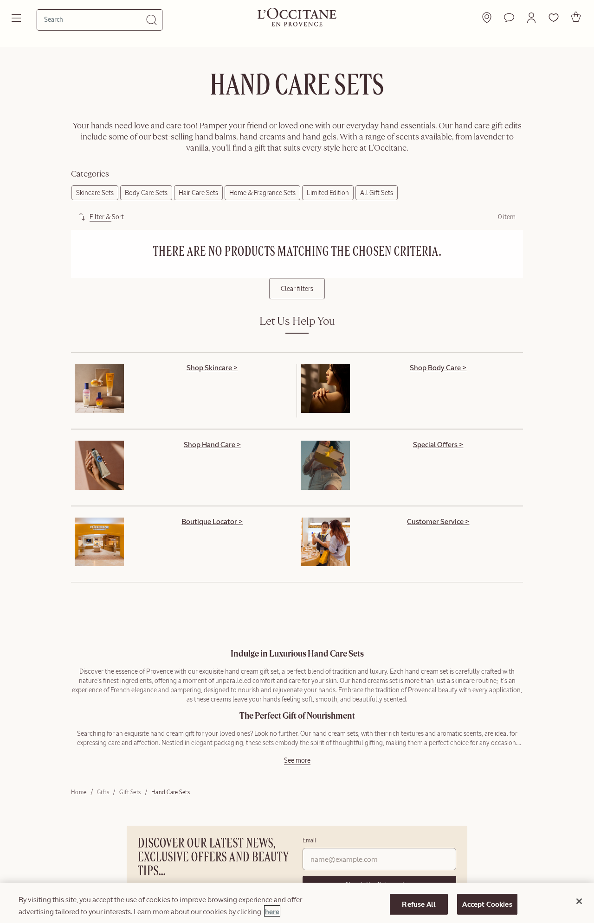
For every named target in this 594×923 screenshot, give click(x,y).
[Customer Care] (509, 17)
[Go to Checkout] (576, 16)
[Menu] (17, 18)
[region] (297, 903)
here (272, 911)
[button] (531, 17)
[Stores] (486, 17)
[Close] (579, 901)
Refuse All (419, 904)
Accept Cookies (487, 904)
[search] (95, 19)
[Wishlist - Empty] (553, 17)
